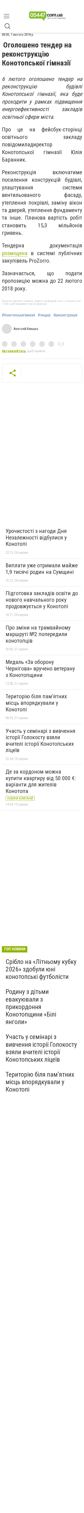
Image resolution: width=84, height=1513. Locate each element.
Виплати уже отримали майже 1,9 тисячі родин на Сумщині (42, 568)
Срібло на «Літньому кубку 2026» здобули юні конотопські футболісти (41, 969)
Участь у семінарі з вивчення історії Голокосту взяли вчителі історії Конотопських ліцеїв (40, 741)
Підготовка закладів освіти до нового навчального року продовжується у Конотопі (42, 599)
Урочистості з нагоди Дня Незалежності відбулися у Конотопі (36, 537)
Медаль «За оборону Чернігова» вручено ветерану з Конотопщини (40, 668)
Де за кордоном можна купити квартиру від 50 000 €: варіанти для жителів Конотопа (41, 781)
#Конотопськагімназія (18, 315)
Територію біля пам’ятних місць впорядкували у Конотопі (36, 703)
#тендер (44, 315)
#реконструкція (65, 315)
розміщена (15, 253)
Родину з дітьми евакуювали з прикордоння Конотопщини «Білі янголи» (31, 1007)
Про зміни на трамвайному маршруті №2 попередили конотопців (38, 634)
